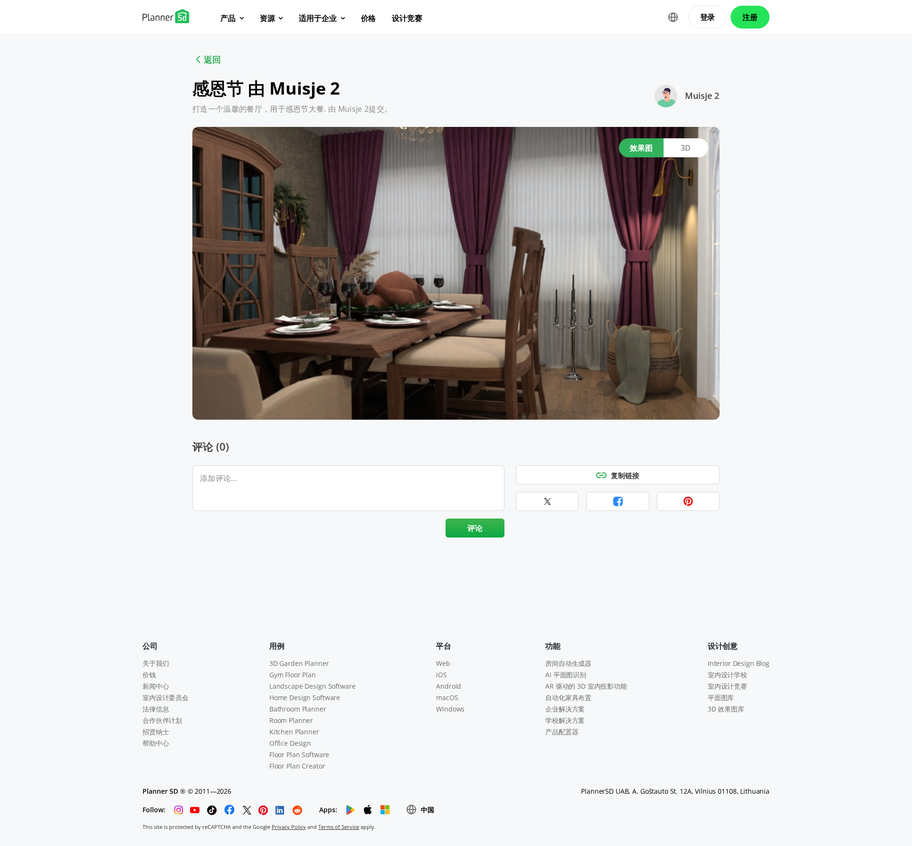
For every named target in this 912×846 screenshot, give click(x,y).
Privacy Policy (289, 826)
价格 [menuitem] (368, 18)
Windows (450, 708)
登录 (707, 17)
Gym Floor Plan (292, 674)
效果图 (641, 148)
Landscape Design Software (312, 686)
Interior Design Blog (739, 663)
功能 (552, 646)
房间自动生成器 (568, 663)
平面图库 (721, 697)
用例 (277, 646)
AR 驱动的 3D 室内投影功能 (586, 686)
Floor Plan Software (299, 754)
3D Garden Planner (299, 663)
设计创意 (723, 646)
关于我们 (155, 663)
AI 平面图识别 (565, 674)
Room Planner (291, 720)
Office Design (290, 743)
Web (443, 663)
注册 (750, 17)
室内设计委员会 (165, 697)
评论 (475, 528)
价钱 (149, 674)
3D (686, 148)
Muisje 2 (702, 95)
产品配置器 (561, 731)
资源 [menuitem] (267, 18)
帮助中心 (155, 743)
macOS (447, 697)
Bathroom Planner (297, 708)
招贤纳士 (155, 731)
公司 (150, 646)
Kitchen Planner (294, 731)
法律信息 (155, 708)
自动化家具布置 (568, 697)
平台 (443, 646)
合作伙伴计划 (162, 720)
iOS (441, 674)
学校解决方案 (565, 720)
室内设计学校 (727, 674)
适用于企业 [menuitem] (317, 18)
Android (448, 686)
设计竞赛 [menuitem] (407, 18)
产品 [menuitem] (228, 18)
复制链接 (625, 475)
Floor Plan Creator (297, 765)
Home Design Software (304, 697)
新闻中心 (155, 686)
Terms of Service (338, 826)
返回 (212, 59)
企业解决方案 (565, 708)
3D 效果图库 (726, 708)
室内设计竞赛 (727, 686)
